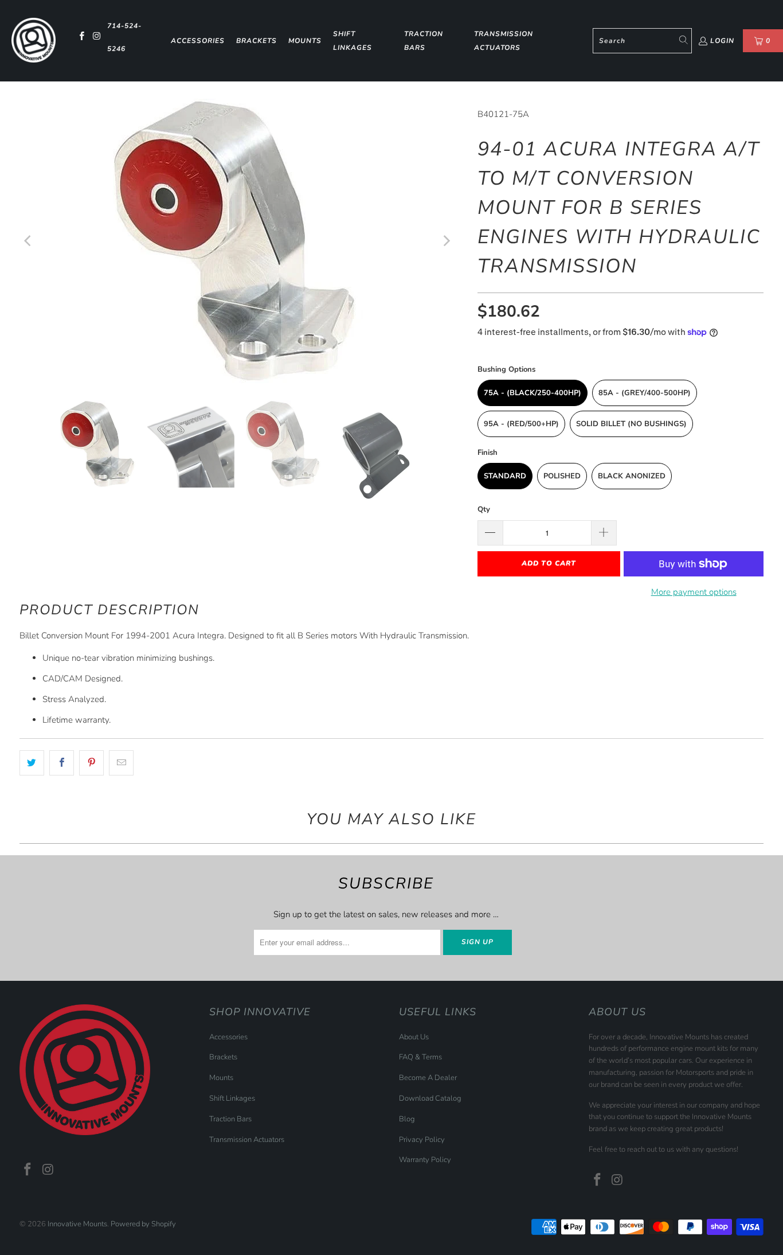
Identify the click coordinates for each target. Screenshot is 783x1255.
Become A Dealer (428, 1078)
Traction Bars (423, 40)
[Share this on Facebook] (61, 762)
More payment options (694, 592)
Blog (407, 1119)
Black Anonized (631, 476)
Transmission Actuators (503, 40)
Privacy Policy (422, 1140)
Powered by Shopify (143, 1224)
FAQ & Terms (420, 1057)
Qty (483, 509)
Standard (505, 476)
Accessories (198, 40)
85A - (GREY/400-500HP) (644, 393)
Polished (562, 476)
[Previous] (28, 241)
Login (722, 40)
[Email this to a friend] (121, 762)
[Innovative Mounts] (33, 40)
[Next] (446, 241)
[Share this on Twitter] (31, 762)
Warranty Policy (425, 1160)
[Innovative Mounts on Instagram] (96, 37)
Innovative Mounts (77, 1224)
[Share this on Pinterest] (91, 762)
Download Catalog (430, 1098)
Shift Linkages (352, 40)
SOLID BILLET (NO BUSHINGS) (631, 424)
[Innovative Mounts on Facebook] (80, 37)
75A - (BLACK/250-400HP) (532, 393)
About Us (414, 1037)
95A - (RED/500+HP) (521, 424)
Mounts (305, 40)
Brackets (256, 40)
